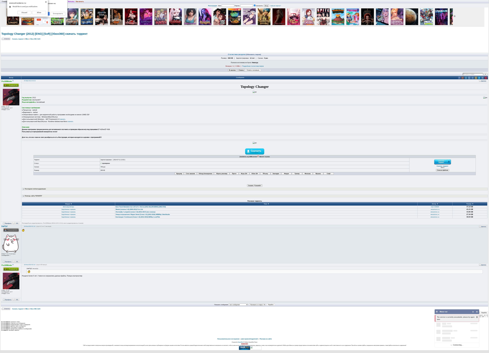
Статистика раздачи (237, 54)
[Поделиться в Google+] (462, 78)
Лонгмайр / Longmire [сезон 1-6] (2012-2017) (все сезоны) (135, 212)
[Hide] (477, 311)
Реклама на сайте (266, 339)
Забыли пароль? (275, 5)
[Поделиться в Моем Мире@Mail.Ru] (472, 78)
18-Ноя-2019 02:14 (29, 264)
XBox (27, 39)
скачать (62, 119)
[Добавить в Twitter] (479, 78)
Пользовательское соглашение (228, 339)
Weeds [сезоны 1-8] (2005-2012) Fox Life (129, 209)
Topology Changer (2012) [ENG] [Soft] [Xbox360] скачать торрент (44, 33)
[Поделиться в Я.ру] (486, 78)
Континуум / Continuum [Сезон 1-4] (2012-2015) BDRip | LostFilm (138, 217)
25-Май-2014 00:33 (30, 80)
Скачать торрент (18, 39)
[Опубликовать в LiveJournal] (469, 78)
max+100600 (435, 207)
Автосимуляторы (68, 207)
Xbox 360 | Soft (35, 39)
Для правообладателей (249, 339)
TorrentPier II (240, 342)
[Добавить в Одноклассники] (476, 78)
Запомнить (259, 5)
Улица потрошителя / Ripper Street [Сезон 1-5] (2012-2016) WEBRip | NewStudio (143, 214)
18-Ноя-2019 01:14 (29, 226)
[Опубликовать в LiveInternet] (466, 78)
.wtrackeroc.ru (434, 209)
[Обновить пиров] (253, 54)
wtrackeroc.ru (435, 212)
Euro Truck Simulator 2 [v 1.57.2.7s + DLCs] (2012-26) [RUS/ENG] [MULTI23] (141, 207)
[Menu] (437, 311)
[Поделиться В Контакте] (482, 78)
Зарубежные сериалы (68, 209)
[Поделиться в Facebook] (459, 78)
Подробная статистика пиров (253, 66)
